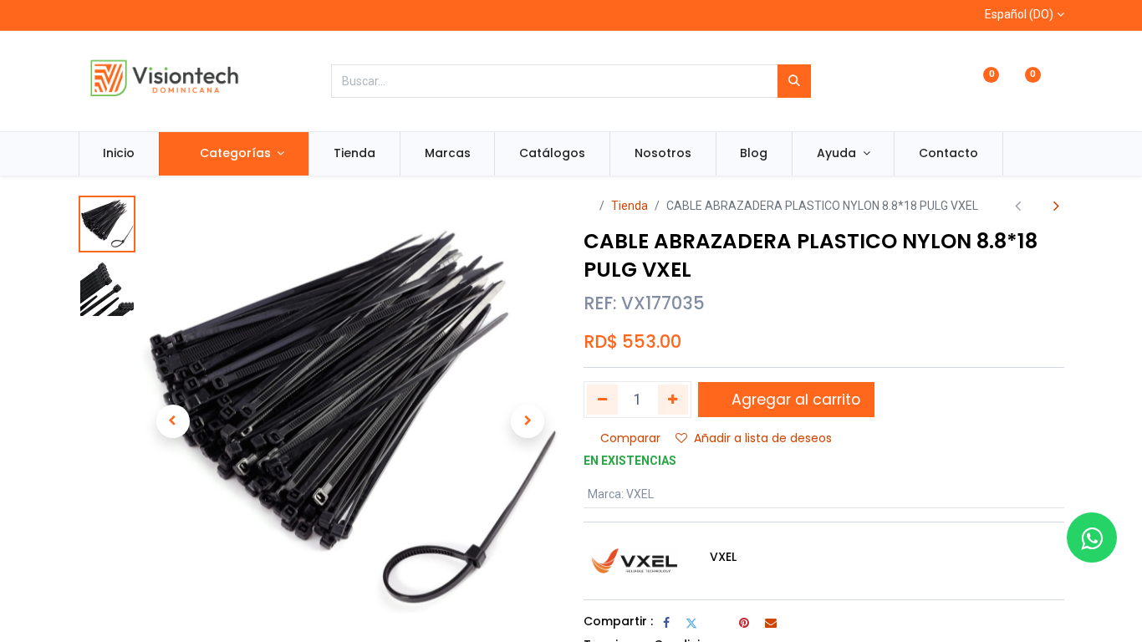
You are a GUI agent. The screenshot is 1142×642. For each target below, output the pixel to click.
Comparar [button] (630, 438)
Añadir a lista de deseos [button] (763, 438)
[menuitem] (119, 154)
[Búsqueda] (794, 81)
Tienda (629, 205)
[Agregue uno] (673, 400)
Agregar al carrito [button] (793, 400)
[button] (173, 421)
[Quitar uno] (602, 400)
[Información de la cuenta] (1057, 82)
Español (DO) (1019, 14)
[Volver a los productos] (1037, 206)
